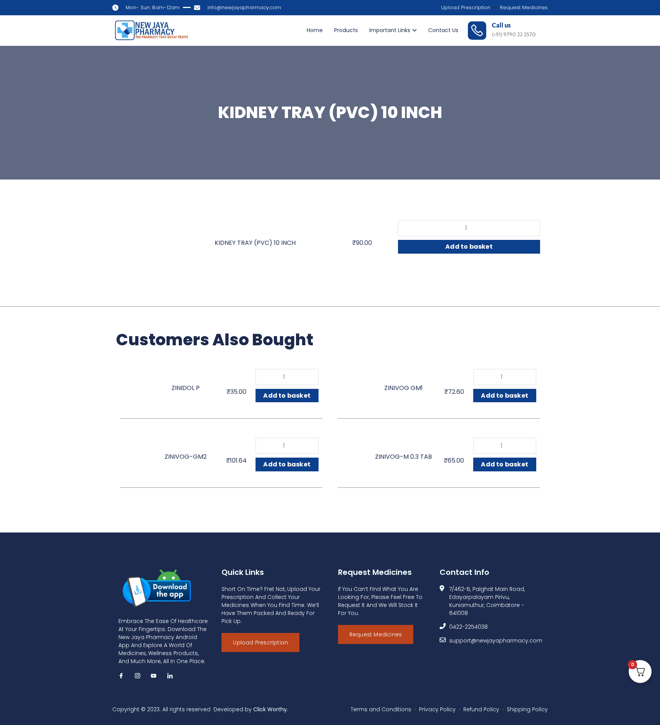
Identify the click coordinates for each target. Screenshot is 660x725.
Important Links (389, 30)
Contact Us (443, 30)
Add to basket (469, 246)
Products (346, 30)
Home (315, 30)
